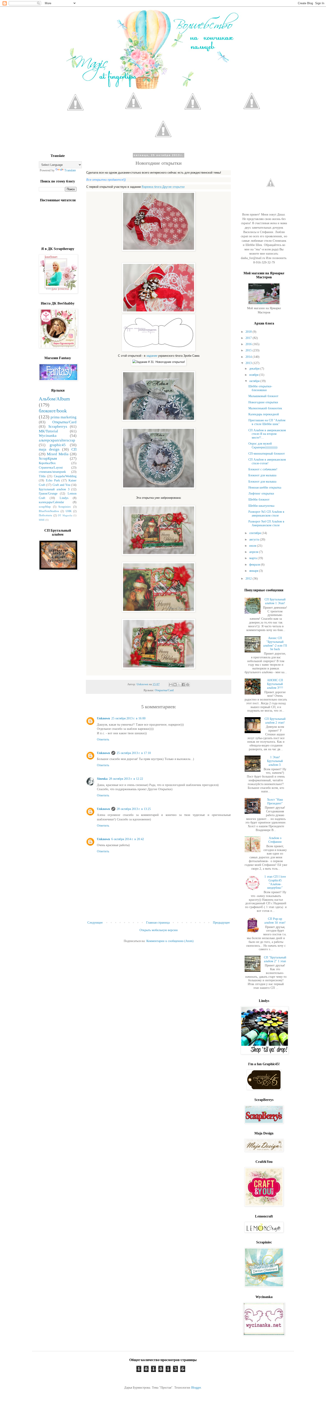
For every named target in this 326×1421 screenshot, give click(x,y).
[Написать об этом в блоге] (175, 684)
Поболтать (45, 515)
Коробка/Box (47, 463)
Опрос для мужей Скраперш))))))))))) (262, 445)
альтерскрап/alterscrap (57, 440)
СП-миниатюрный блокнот (266, 453)
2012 (249, 578)
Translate (70, 170)
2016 (249, 344)
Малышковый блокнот (263, 396)
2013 (249, 363)
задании (151, 355)
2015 (249, 350)
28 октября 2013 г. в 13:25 (134, 809)
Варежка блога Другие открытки (163, 186)
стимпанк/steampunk (52, 471)
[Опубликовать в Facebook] (183, 684)
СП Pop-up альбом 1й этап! (275, 920)
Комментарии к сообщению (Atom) (170, 941)
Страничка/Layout (51, 467)
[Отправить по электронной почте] (171, 684)
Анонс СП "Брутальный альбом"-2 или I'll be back (275, 643)
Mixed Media (57, 454)
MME (42, 520)
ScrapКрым (48, 458)
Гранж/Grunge (48, 493)
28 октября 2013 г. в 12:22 (126, 778)
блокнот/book (53, 411)
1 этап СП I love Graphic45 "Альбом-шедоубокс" (275, 882)
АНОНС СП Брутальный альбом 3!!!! (275, 684)
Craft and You (61, 485)
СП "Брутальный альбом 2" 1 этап (275, 959)
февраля (255, 564)
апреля (254, 552)
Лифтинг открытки (261, 493)
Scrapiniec (64, 506)
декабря (254, 368)
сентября (255, 533)
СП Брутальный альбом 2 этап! (275, 720)
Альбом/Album (54, 399)
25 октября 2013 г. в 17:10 (134, 753)
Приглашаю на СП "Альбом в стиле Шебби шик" (266, 422)
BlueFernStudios (49, 511)
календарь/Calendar (51, 502)
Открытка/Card (164, 690)
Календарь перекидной (263, 414)
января (254, 570)
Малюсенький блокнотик (265, 408)
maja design (49, 449)
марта (253, 558)
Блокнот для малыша (262, 475)
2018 (249, 331)
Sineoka (102, 778)
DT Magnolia (65, 515)
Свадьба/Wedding (65, 476)
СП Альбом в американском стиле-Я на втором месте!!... (267, 434)
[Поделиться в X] (179, 684)
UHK (69, 511)
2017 (249, 338)
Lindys (64, 498)
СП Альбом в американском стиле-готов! (267, 461)
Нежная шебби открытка (264, 487)
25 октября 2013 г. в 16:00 (128, 718)
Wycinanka (48, 435)
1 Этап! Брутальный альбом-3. (275, 761)
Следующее (95, 922)
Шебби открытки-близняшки (260, 388)
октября (254, 381)
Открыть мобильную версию (158, 930)
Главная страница (158, 922)
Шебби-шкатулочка (261, 505)
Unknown (103, 718)
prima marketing (64, 417)
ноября (254, 374)
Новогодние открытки (263, 402)
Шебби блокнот (258, 499)
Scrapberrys (57, 426)
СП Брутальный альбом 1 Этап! (275, 601)
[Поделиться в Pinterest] (187, 684)
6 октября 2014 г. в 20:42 (127, 839)
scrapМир (45, 506)
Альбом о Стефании (275, 839)
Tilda (42, 476)
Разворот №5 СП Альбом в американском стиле (266, 513)
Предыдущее (221, 922)
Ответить (103, 739)
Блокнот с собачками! (262, 469)
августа (254, 539)
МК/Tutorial (48, 431)
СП (74, 449)
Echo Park (53, 480)
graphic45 (58, 445)
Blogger (196, 1387)
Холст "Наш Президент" (275, 801)
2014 (249, 356)
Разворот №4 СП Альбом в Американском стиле (266, 523)
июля (253, 545)
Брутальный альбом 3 (54, 489)
